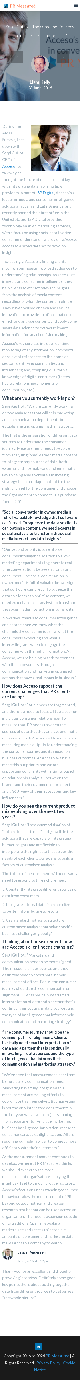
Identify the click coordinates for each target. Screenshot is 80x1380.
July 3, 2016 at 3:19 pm (33, 1261)
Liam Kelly (40, 82)
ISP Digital (45, 192)
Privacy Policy (48, 1362)
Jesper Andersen (32, 1252)
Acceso (8, 166)
